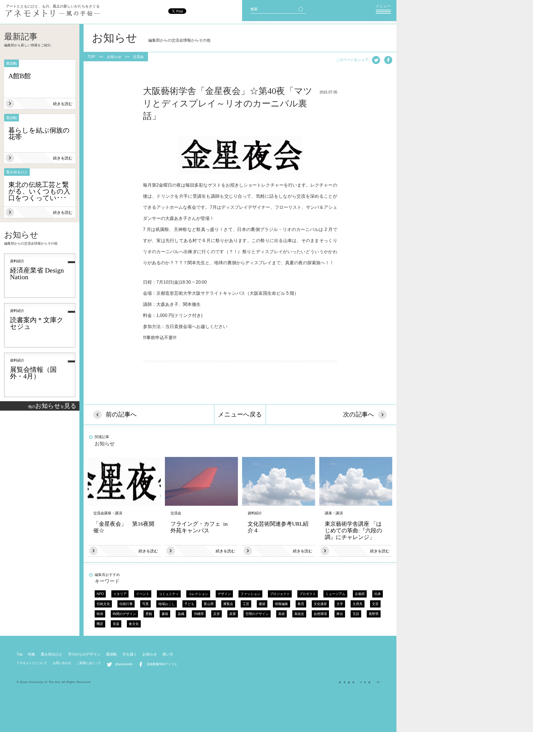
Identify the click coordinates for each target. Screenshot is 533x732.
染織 (181, 614)
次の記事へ (358, 414)
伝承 (377, 594)
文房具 (358, 604)
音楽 (116, 624)
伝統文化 (103, 604)
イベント (142, 594)
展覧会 (228, 604)
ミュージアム (335, 594)
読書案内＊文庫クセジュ (37, 323)
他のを (52, 407)
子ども (189, 604)
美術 (281, 614)
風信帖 (111, 654)
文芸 (375, 604)
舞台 (339, 614)
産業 (232, 614)
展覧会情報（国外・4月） (33, 373)
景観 (148, 614)
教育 (301, 604)
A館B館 (19, 76)
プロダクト (307, 594)
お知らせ (114, 57)
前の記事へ (121, 414)
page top (358, 681)
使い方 (167, 654)
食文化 (134, 624)
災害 (216, 614)
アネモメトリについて (32, 663)
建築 (262, 604)
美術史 (299, 614)
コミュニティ (169, 594)
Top (19, 654)
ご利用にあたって (89, 663)
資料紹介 (17, 261)
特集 (31, 654)
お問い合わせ (62, 663)
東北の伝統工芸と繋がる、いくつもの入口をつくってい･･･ (39, 191)
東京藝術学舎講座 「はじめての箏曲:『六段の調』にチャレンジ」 (353, 530)
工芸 (246, 604)
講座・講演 (113, 513)
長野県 (374, 614)
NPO (100, 594)
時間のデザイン (124, 614)
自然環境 (320, 614)
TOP (91, 57)
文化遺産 (320, 604)
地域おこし (166, 604)
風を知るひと (51, 654)
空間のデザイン (257, 614)
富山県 (209, 604)
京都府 (360, 594)
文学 (339, 604)
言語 (356, 614)
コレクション (198, 594)
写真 (145, 604)
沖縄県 (199, 614)
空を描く (129, 654)
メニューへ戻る (240, 414)
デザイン (224, 594)
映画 (100, 614)
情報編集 (281, 604)
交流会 (138, 57)
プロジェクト (280, 594)
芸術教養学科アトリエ (160, 664)
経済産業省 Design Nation (37, 274)
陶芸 (100, 624)
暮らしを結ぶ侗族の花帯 (39, 134)
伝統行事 (126, 604)
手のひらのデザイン (84, 654)
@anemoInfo (122, 664)
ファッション (250, 594)
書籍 (165, 614)
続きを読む (62, 103)
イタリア (120, 594)
